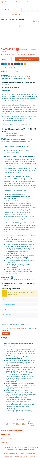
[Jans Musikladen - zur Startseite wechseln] (14, 4)
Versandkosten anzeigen (13, 52)
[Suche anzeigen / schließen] (23, 10)
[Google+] (9, 64)
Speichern (6, 333)
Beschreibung (5, 75)
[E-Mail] (25, 64)
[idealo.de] (32, 424)
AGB (25, 456)
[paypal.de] (9, 424)
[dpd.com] (25, 424)
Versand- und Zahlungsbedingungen (14, 453)
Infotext (3, 138)
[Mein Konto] (32, 10)
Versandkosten (30, 447)
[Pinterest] (12, 64)
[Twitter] (5, 64)
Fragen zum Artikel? (11, 134)
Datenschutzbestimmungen (20, 328)
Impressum (32, 456)
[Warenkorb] (37, 10)
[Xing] (18, 64)
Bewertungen (5, 277)
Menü (6, 10)
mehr (29, 79)
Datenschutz (18, 456)
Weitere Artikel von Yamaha (14, 135)
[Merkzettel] (28, 10)
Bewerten (12, 67)
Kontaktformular (30, 453)
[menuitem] (5, 10)
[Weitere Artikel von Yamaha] (36, 22)
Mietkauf (4, 337)
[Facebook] (2, 64)
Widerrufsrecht (9, 456)
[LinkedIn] (21, 64)
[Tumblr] (15, 64)
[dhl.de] (19, 424)
